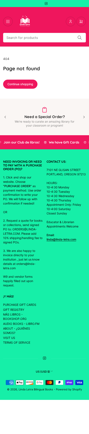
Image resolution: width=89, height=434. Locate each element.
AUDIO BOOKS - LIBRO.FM (21, 323)
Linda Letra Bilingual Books (36, 389)
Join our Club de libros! (22, 142)
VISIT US (9, 338)
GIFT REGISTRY (13, 309)
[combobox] (44, 37)
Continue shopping (20, 84)
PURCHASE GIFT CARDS (19, 304)
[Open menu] (8, 21)
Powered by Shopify (69, 389)
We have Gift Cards (64, 142)
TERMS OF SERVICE (16, 342)
